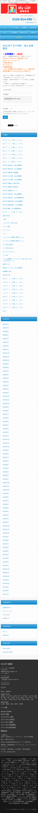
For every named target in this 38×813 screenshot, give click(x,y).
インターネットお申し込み (10, 223)
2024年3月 (6, 428)
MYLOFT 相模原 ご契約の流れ (11, 183)
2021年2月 (6, 562)
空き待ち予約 (6, 275)
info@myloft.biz (30, 22)
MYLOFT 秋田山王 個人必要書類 (12, 194)
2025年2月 (6, 389)
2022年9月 (6, 493)
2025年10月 (6, 360)
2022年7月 (6, 500)
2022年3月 (6, 515)
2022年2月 (6, 518)
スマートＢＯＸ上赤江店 (7, 719)
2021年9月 (6, 536)
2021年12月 (6, 526)
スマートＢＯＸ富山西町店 (8, 724)
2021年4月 (6, 554)
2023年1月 (6, 479)
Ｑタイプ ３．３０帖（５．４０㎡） (13, 307)
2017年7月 (6, 594)
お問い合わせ (6, 215)
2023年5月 (6, 464)
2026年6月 (6, 331)
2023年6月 (6, 461)
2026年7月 (6, 328)
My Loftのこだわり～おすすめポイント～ (22, 767)
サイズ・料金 (14, 27)
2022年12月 (6, 482)
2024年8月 (6, 410)
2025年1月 (6, 392)
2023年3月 (6, 472)
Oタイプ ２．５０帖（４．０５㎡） (13, 212)
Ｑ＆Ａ (4, 32)
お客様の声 (6, 607)
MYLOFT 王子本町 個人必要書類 (12, 176)
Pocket (16, 125)
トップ (4, 233)
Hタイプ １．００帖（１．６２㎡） (13, 158)
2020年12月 (6, 569)
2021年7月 (6, 544)
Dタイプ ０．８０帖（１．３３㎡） (13, 147)
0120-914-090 (22, 19)
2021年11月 (6, 529)
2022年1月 (6, 522)
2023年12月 (6, 439)
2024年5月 (6, 421)
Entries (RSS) (6, 648)
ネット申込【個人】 (8, 244)
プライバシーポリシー (9, 251)
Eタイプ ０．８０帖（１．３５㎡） (13, 151)
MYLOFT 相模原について (10, 190)
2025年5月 (6, 378)
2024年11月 (6, 400)
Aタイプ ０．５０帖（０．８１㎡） (13, 140)
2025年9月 (6, 364)
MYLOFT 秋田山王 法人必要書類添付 (13, 197)
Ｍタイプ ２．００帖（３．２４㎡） (13, 296)
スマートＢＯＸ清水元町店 (8, 727)
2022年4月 (6, 511)
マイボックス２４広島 (7, 716)
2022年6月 (6, 504)
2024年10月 (6, 403)
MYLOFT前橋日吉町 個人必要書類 (13, 201)
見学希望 (14, 32)
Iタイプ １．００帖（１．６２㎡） (13, 161)
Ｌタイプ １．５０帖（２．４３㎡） (13, 293)
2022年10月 (6, 490)
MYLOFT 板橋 (5, 714)
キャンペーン (6, 611)
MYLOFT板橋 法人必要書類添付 (12, 208)
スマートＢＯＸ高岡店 (7, 722)
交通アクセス (23, 32)
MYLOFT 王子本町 (6, 711)
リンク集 (5, 255)
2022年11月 (6, 486)
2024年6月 (6, 418)
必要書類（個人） (8, 271)
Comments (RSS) (7, 652)
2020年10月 (6, 576)
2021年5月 (6, 551)
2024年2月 (6, 432)
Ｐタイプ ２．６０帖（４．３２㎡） (13, 304)
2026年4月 (6, 338)
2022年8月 (6, 497)
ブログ (4, 614)
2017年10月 (6, 583)
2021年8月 (6, 540)
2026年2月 (6, 346)
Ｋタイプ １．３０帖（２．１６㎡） (13, 289)
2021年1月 (6, 565)
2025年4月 (6, 382)
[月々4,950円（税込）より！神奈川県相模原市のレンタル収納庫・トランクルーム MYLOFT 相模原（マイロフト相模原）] (19, 8)
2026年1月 (6, 349)
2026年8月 (6, 324)
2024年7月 (6, 414)
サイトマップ (6, 230)
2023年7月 (6, 457)
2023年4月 (6, 468)
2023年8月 (6, 454)
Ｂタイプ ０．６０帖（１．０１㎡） (13, 278)
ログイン (5, 631)
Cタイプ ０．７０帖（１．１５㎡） (13, 143)
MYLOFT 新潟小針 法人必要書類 (12, 169)
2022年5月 (6, 508)
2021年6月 (6, 547)
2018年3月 (6, 580)
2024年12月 (6, 396)
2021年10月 (6, 533)
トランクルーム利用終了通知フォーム (13, 237)
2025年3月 (6, 385)
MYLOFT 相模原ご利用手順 (10, 187)
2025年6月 (6, 374)
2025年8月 (6, 367)
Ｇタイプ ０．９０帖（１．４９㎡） (13, 282)
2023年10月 (6, 446)
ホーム (5, 27)
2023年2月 (6, 475)
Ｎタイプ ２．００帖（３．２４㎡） (13, 300)
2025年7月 (6, 371)
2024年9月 (6, 407)
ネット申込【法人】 (8, 248)
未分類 (4, 618)
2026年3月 (6, 342)
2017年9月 (6, 587)
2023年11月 (6, 443)
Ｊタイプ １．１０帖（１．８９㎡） (13, 286)
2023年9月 (6, 450)
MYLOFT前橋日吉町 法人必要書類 (13, 205)
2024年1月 (6, 436)
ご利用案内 (24, 27)
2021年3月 (6, 558)
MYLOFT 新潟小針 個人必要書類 (12, 165)
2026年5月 (6, 335)
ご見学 (4, 219)
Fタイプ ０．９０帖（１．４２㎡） (13, 154)
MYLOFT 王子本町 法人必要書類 (12, 179)
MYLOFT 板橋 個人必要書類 (10, 172)
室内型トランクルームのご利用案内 (12, 268)
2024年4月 (6, 425)
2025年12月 (6, 353)
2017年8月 (6, 590)
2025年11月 (6, 356)
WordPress (6, 635)
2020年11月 (6, 572)
